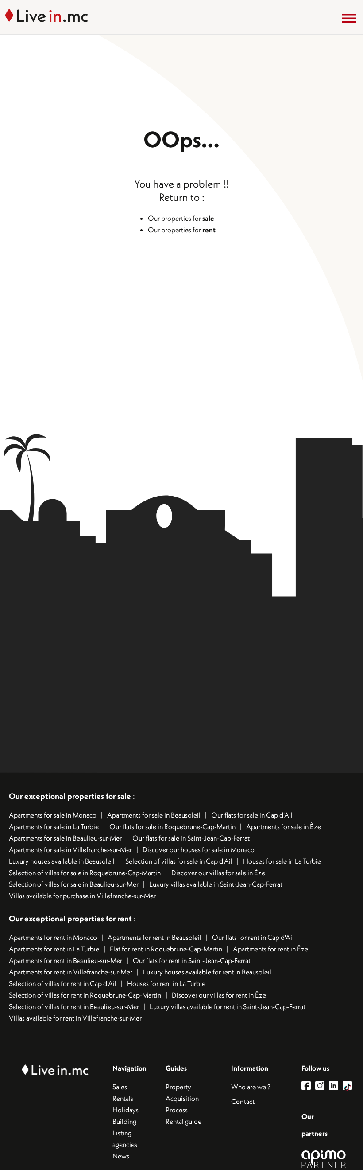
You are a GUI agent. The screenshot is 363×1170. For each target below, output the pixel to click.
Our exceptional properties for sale (70, 796)
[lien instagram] (322, 1085)
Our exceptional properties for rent (71, 918)
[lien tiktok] (347, 1085)
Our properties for (181, 218)
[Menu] (349, 18)
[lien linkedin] (336, 1085)
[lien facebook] (308, 1085)
